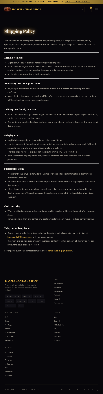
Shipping (95, 390)
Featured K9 (58, 291)
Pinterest (8, 360)
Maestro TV (58, 340)
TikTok (7, 368)
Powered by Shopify (32, 390)
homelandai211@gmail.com (20, 237)
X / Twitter (9, 352)
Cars (7, 321)
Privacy (63, 390)
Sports (7, 329)
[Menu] (96, 9)
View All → (9, 340)
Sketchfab (57, 336)
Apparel (57, 299)
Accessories (58, 303)
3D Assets (57, 332)
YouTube (8, 375)
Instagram (9, 364)
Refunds (71, 390)
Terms (79, 390)
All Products (58, 284)
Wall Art (57, 295)
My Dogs (8, 325)
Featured (57, 288)
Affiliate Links (59, 325)
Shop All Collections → (77, 2)
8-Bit (7, 317)
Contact (57, 321)
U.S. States (9, 336)
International (10, 332)
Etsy (55, 329)
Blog (55, 317)
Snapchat (8, 372)
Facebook (8, 356)
